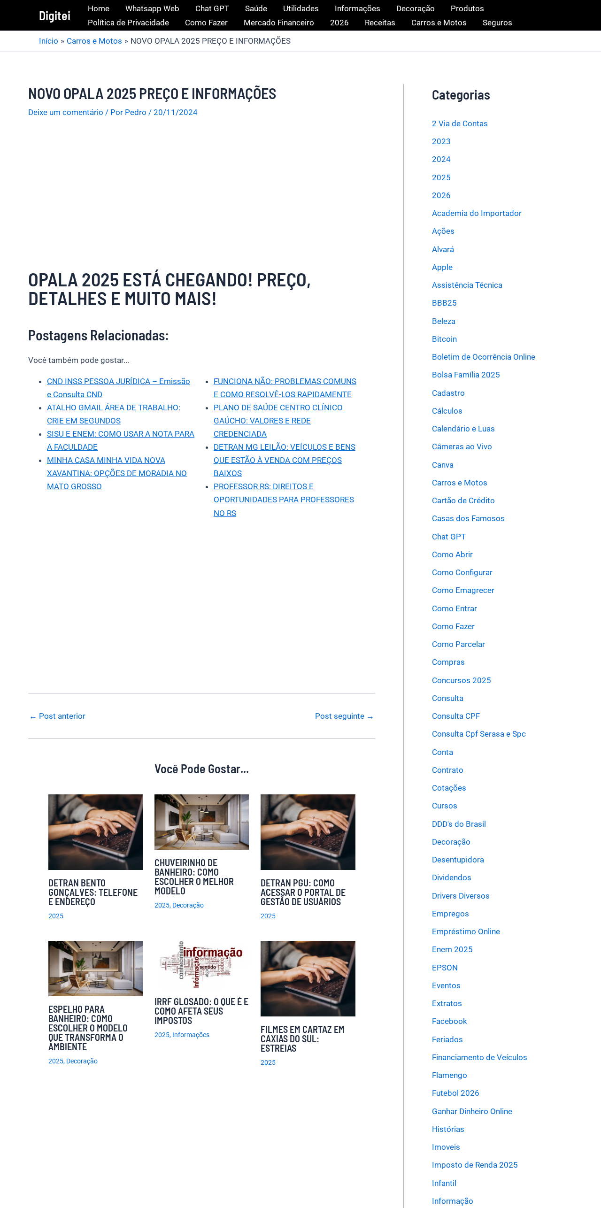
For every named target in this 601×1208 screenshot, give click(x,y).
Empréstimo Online (466, 931)
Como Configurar (462, 572)
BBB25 (444, 303)
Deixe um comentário (65, 112)
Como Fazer (206, 22)
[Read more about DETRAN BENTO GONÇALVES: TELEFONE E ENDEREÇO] (95, 831)
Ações (443, 231)
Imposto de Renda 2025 (475, 1165)
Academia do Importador (477, 213)
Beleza (443, 321)
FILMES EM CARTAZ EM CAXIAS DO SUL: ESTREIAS (303, 1038)
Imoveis (446, 1147)
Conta (442, 752)
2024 (441, 159)
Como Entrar (454, 608)
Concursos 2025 (461, 680)
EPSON (445, 967)
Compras (448, 662)
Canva (443, 464)
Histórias (448, 1129)
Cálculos (447, 410)
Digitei (54, 15)
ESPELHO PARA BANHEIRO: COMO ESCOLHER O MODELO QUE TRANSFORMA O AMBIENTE (88, 1027)
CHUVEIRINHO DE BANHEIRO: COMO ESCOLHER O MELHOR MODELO (194, 876)
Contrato (447, 770)
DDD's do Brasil (459, 824)
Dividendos (451, 878)
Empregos (450, 913)
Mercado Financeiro (279, 22)
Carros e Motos (439, 22)
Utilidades (301, 8)
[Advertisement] (201, 200)
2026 (339, 22)
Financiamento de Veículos (479, 1057)
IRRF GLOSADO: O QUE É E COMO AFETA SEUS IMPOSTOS (201, 1011)
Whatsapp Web (152, 8)
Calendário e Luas (463, 428)
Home (98, 8)
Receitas (380, 22)
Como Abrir (452, 554)
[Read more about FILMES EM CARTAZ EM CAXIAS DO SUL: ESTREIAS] (308, 978)
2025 (55, 916)
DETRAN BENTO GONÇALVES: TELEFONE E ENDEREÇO (93, 892)
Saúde (256, 8)
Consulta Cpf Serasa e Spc (479, 734)
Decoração (415, 8)
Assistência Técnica (467, 285)
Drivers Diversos (461, 895)
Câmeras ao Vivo (462, 447)
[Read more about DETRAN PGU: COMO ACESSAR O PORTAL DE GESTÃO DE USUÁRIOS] (308, 831)
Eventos (446, 985)
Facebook (449, 1021)
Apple (442, 267)
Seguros (497, 22)
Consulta (447, 698)
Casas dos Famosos (468, 518)
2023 (441, 141)
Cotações (449, 788)
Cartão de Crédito (463, 500)
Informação (452, 1201)
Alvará (443, 249)
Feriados (447, 1039)
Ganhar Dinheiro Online (472, 1111)
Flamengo (449, 1075)
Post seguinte (344, 716)
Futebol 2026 (455, 1093)
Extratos (447, 1003)
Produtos (467, 8)
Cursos (444, 806)
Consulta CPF (456, 716)
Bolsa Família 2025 (466, 375)
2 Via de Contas (460, 123)
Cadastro (448, 393)
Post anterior (57, 716)
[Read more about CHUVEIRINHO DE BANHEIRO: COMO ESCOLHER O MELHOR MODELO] (201, 821)
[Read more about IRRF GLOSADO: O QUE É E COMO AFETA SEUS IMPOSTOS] (201, 964)
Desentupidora (458, 859)
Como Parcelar (458, 644)
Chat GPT (212, 8)
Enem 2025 (452, 949)
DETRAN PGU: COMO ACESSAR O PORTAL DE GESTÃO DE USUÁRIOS (303, 892)
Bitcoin (444, 339)
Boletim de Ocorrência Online (483, 357)
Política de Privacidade (128, 22)
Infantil (444, 1183)
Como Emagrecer (463, 590)
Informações (357, 8)
